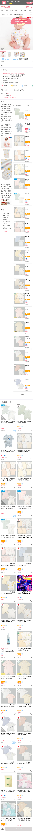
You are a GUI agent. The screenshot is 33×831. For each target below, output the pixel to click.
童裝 (16, 10)
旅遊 (30, 10)
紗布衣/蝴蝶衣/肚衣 (18, 14)
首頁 (7, 10)
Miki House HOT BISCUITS (9, 59)
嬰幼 (11, 10)
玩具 (21, 10)
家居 (25, 10)
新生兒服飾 (9, 14)
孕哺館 (3, 14)
